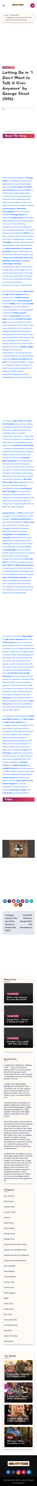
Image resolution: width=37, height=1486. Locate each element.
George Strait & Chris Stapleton (16, 1255)
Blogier (31, 1480)
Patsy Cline (8, 1304)
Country (7, 1218)
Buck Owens (9, 1201)
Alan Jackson (9, 1196)
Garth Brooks (9, 1228)
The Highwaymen (11, 1325)
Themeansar (19, 1483)
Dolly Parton (9, 1223)
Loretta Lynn (9, 1287)
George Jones (9, 1234)
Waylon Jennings (10, 1336)
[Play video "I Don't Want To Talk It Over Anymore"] (18, 849)
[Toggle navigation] (3, 5)
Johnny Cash (9, 1282)
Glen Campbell (9, 1266)
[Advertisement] (18, 47)
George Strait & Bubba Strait (15, 1250)
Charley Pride (9, 1207)
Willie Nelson (9, 1341)
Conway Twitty (10, 1212)
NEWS (6, 1298)
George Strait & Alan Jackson (15, 1244)
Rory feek (8, 1314)
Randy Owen (9, 1309)
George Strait (8, 67)
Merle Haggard (9, 1293)
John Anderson (10, 1277)
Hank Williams (9, 1271)
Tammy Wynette (10, 1320)
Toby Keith (8, 1330)
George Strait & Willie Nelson (15, 1261)
